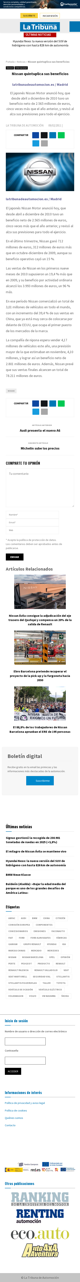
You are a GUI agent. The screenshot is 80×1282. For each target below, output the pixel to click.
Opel (52, 957)
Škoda (65, 995)
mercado (36, 950)
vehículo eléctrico (50, 989)
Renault (60, 963)
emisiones (40, 931)
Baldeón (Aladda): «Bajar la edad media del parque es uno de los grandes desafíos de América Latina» (36, 888)
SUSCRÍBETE (29, 15)
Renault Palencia (18, 970)
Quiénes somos (14, 1118)
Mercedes (53, 950)
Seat (66, 970)
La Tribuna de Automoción (24, 125)
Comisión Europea (19, 924)
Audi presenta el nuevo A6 (40, 430)
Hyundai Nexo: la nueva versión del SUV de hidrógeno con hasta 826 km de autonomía (40, 43)
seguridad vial (41, 976)
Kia (64, 944)
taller (46, 982)
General (10, 68)
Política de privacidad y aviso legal (25, 1103)
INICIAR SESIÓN (50, 15)
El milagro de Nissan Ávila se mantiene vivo (36, 851)
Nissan (11, 391)
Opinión (65, 957)
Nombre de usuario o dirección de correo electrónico (36, 1031)
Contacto (10, 1125)
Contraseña (11, 1050)
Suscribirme (43, 780)
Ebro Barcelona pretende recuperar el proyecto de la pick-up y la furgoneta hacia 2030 (40, 675)
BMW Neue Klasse (18, 875)
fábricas (61, 937)
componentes (44, 924)
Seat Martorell (17, 976)
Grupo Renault (32, 944)
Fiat (10, 937)
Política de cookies (16, 1110)
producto (44, 963)
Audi (23, 918)
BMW (34, 918)
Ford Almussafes (40, 937)
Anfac (11, 918)
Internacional (21, 68)
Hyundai (52, 944)
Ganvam (12, 944)
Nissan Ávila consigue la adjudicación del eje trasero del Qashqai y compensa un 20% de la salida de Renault (40, 620)
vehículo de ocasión (20, 989)
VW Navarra (49, 995)
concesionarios (18, 931)
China (46, 918)
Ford (22, 937)
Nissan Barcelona (32, 957)
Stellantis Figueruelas (22, 982)
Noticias (21, 61)
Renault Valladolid (46, 970)
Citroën (60, 918)
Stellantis (63, 976)
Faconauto (58, 931)
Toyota (60, 982)
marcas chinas (16, 950)
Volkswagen (15, 995)
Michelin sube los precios (40, 448)
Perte (11, 963)
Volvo (32, 995)
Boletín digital (25, 756)
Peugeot (26, 963)
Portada (10, 61)
